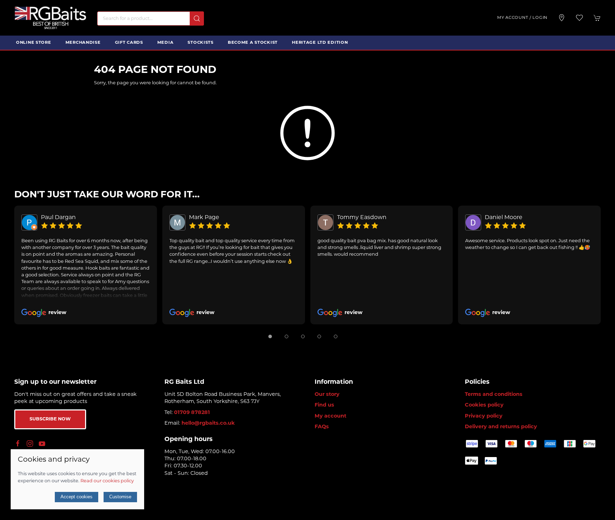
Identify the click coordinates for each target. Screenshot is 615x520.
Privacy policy (484, 416)
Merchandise (83, 43)
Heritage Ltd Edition (320, 43)
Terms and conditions (493, 394)
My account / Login (522, 18)
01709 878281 (192, 412)
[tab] (270, 336)
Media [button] (165, 43)
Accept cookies (77, 496)
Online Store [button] (33, 43)
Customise (120, 496)
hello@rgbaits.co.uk (208, 423)
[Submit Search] (197, 18)
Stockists (200, 43)
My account (330, 416)
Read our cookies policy (107, 481)
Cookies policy (484, 405)
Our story (327, 394)
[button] (579, 17)
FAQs (322, 427)
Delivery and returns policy (501, 427)
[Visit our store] (561, 17)
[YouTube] (42, 443)
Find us (324, 405)
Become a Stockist (253, 43)
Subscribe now (50, 419)
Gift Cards (129, 43)
